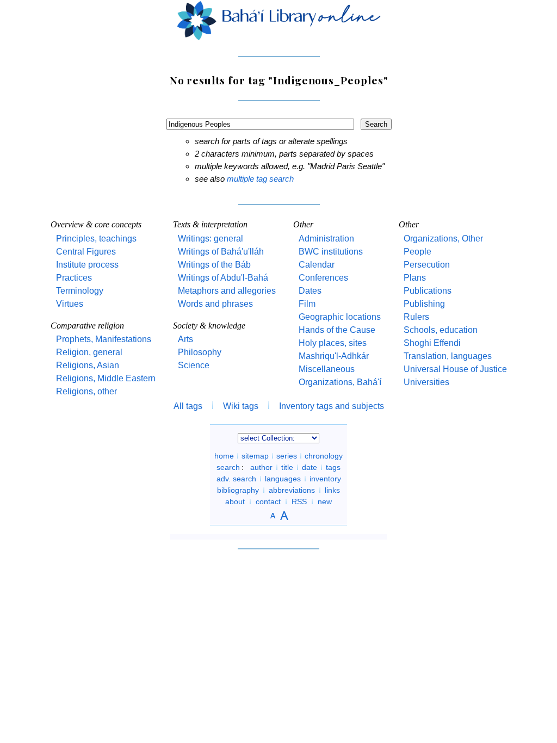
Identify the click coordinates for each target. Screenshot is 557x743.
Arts (185, 339)
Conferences (323, 277)
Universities (426, 382)
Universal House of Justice (455, 369)
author (261, 467)
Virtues (69, 303)
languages (283, 478)
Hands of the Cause (337, 330)
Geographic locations (340, 316)
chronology (324, 455)
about (235, 501)
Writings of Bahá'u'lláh (221, 251)
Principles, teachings (96, 238)
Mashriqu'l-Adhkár (334, 356)
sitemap (255, 455)
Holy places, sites (333, 343)
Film (307, 303)
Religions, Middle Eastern (106, 378)
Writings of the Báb (214, 264)
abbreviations (292, 490)
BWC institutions (331, 251)
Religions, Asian (87, 365)
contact (268, 501)
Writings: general (210, 238)
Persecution (427, 264)
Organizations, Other (443, 238)
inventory (325, 478)
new (325, 501)
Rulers (416, 316)
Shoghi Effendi (432, 343)
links (332, 490)
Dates (310, 290)
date (309, 467)
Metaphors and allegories (227, 290)
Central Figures (86, 251)
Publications (427, 290)
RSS (299, 501)
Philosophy (199, 352)
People (417, 251)
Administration (326, 238)
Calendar (317, 264)
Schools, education (441, 330)
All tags (188, 406)
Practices (74, 277)
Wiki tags (240, 406)
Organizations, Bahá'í (340, 382)
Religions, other (86, 391)
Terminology (79, 290)
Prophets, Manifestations (103, 339)
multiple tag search (260, 178)
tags (333, 467)
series (286, 455)
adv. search (236, 478)
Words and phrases (215, 303)
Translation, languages (448, 356)
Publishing (424, 303)
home (224, 455)
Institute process (87, 264)
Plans (415, 277)
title (287, 467)
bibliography (238, 490)
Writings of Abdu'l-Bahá (223, 277)
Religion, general (89, 352)
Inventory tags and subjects (331, 406)
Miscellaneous (327, 369)
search (228, 467)
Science (193, 365)
